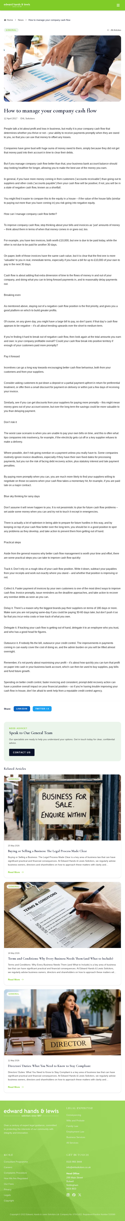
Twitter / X (42, 709)
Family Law (72, 1126)
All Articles (116, 30)
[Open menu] (118, 5)
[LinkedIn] (68, 1194)
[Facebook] (74, 1194)
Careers (8, 1167)
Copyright (9, 1200)
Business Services (75, 1137)
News (21, 20)
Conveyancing (73, 1115)
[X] (79, 1194)
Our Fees (9, 1184)
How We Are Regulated (16, 1178)
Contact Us (22, 752)
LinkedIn (22, 709)
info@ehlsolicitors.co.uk (78, 1167)
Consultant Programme (16, 1161)
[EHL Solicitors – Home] (17, 5)
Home (10, 20)
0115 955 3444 (74, 1161)
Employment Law (75, 1131)
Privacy (7, 1189)
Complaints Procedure (15, 1172)
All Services (72, 1142)
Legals (7, 1195)
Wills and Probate (75, 1120)
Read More (14, 872)
